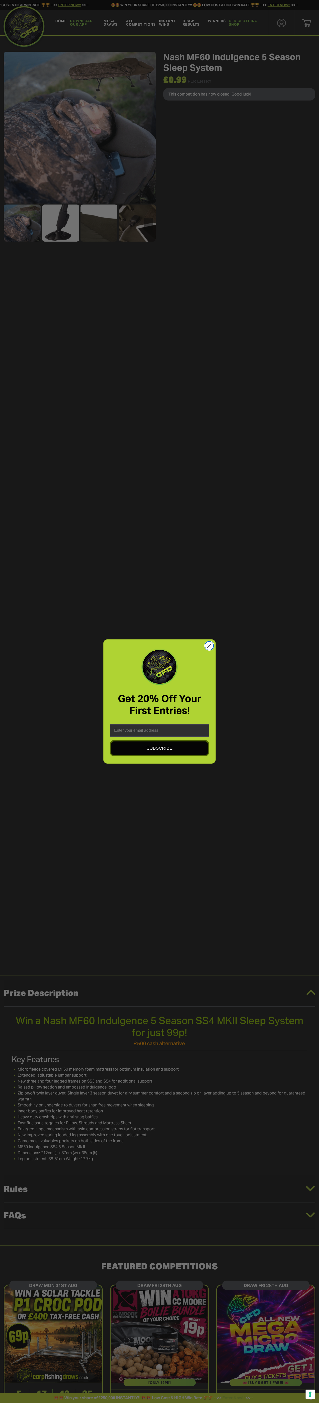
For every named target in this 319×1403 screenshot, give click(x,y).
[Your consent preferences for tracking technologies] (310, 1394)
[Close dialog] (209, 645)
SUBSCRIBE (159, 748)
